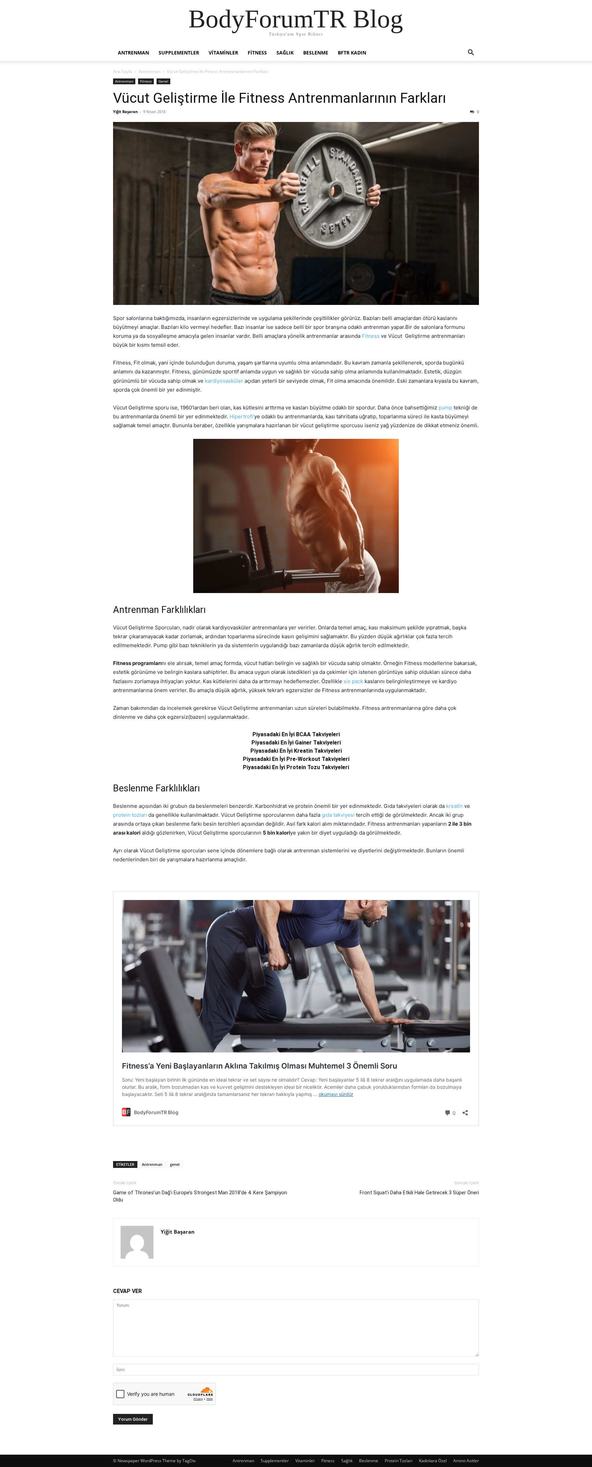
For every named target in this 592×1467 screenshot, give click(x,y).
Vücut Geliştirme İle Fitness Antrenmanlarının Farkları (279, 98)
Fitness (257, 52)
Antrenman (133, 52)
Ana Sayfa (122, 71)
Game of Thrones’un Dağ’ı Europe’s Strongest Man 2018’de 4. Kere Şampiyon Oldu (200, 1196)
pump (445, 407)
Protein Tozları (398, 1461)
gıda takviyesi (338, 815)
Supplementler (179, 52)
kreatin (454, 806)
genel (175, 1164)
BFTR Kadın (352, 52)
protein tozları (130, 815)
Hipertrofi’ (242, 416)
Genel (163, 81)
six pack (353, 681)
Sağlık (285, 52)
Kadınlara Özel (433, 1461)
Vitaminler (223, 52)
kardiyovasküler (224, 381)
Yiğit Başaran (125, 111)
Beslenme (315, 52)
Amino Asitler (466, 1461)
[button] (471, 53)
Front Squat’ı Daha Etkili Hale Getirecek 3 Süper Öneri (419, 1192)
